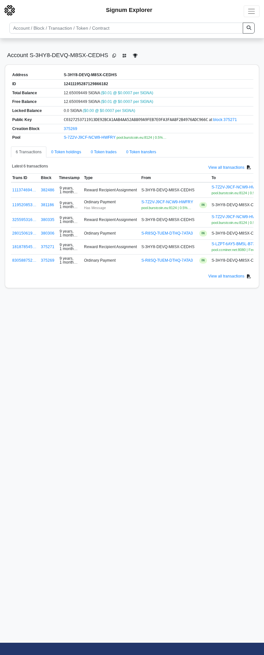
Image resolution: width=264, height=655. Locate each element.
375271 (47, 247)
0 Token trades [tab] (104, 152)
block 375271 (225, 119)
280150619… (24, 233)
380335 (47, 219)
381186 (47, 205)
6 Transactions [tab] (29, 152)
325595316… (24, 219)
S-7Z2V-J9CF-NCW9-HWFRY (90, 137)
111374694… (24, 190)
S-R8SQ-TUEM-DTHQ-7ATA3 (167, 233)
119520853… (24, 205)
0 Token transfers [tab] (141, 152)
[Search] (249, 28)
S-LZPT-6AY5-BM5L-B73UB (236, 244)
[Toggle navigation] (251, 11)
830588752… (24, 260)
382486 (47, 190)
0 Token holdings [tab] (66, 152)
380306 (47, 233)
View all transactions (226, 167)
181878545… (24, 247)
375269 (70, 128)
